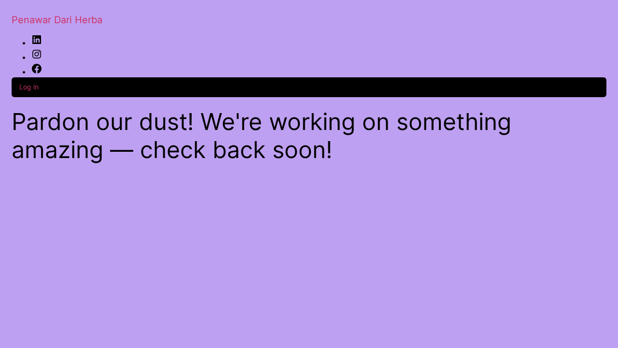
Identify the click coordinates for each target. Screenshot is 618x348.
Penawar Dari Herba (57, 20)
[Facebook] (36, 71)
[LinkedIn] (36, 42)
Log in (29, 87)
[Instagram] (36, 57)
